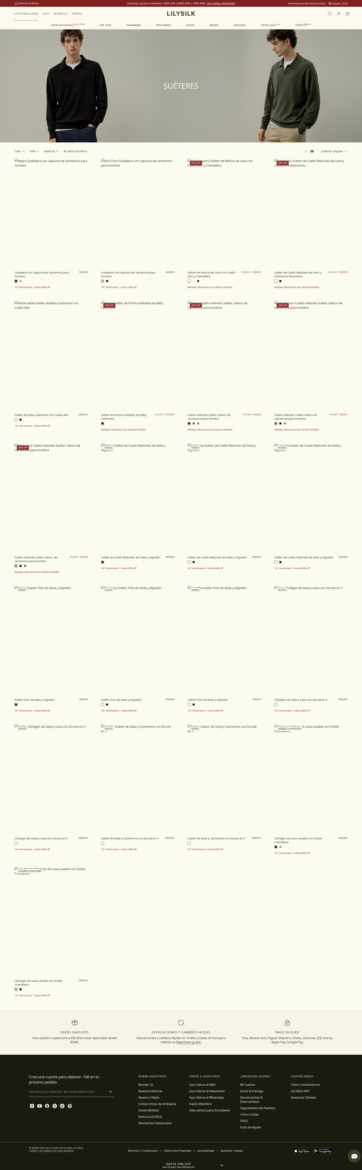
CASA (46, 13)
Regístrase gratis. (188, 1042)
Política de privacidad (177, 1150)
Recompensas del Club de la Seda (306, 3)
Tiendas (77, 13)
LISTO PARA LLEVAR (26, 13)
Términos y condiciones (143, 1150)
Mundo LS (60, 13)
